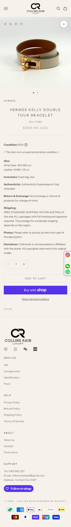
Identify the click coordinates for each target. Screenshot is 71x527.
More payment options (35, 299)
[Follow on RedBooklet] (35, 349)
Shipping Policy (13, 415)
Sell (6, 365)
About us (9, 440)
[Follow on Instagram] (6, 349)
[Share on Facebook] (5, 24)
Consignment (12, 371)
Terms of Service (14, 421)
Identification (11, 377)
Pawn (7, 383)
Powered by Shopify (51, 501)
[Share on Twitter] (10, 24)
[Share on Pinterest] (15, 24)
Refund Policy (12, 408)
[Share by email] (21, 24)
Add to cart (35, 278)
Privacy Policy (12, 402)
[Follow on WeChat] (25, 349)
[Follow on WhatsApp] (15, 349)
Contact (8, 446)
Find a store (11, 452)
